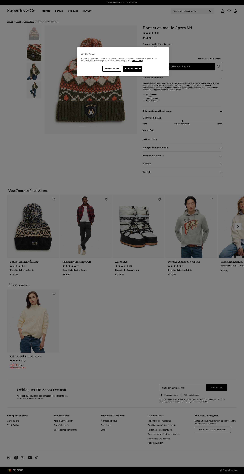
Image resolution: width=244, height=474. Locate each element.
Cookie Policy (137, 61)
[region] (123, 61)
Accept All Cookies (133, 68)
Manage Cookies (112, 68)
